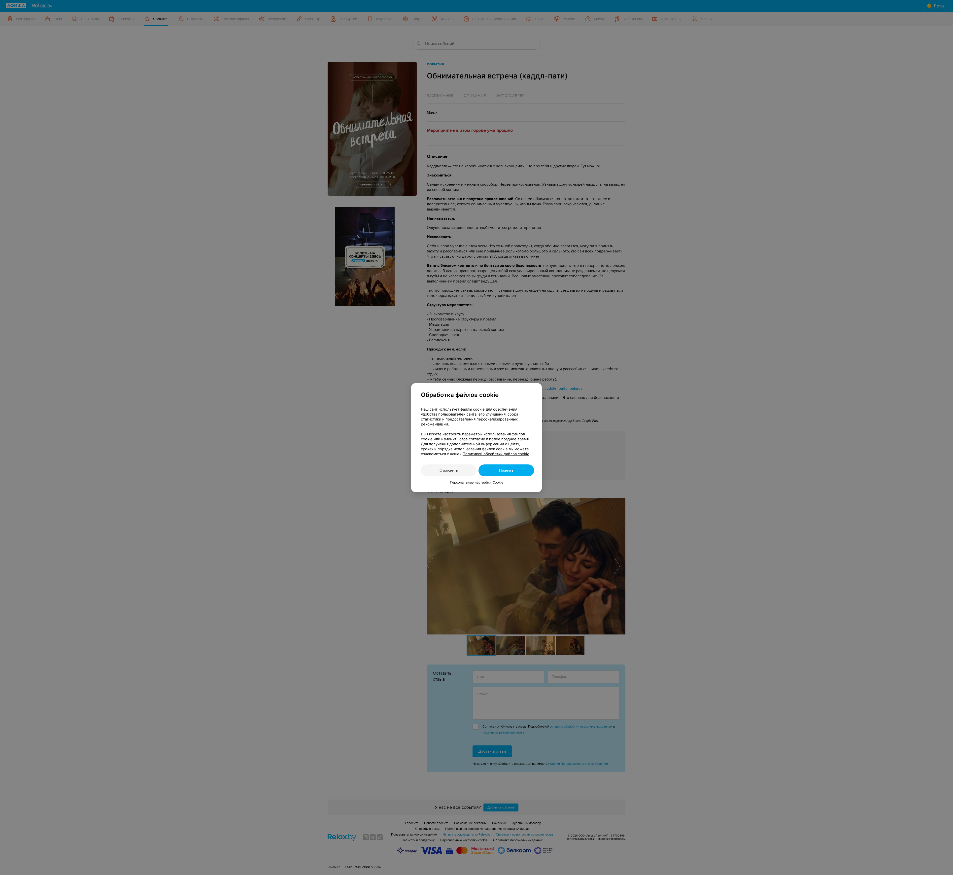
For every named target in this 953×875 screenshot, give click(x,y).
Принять (506, 470)
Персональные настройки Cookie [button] (476, 482)
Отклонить (449, 470)
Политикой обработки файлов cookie (496, 454)
